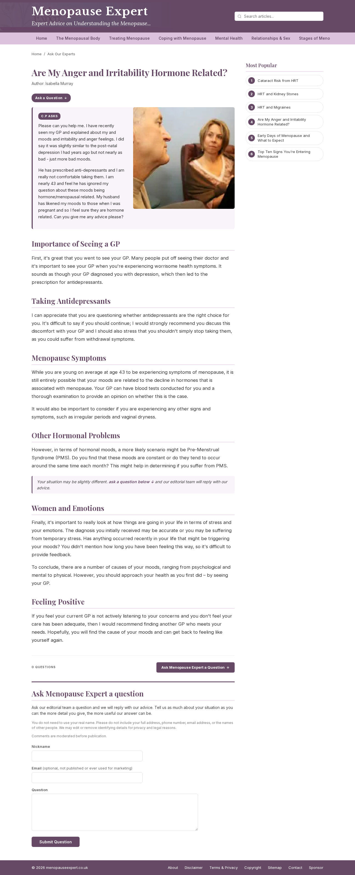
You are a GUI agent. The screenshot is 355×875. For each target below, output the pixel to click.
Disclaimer (194, 867)
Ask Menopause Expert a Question (193, 667)
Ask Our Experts (61, 54)
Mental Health (229, 38)
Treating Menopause (129, 38)
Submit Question (55, 841)
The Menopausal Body (78, 38)
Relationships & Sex (271, 38)
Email (82, 768)
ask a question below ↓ (131, 481)
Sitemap (275, 867)
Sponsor (316, 867)
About (173, 867)
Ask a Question (48, 98)
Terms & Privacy (223, 867)
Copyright (252, 867)
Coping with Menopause (182, 38)
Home (41, 38)
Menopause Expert (90, 11)
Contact (295, 867)
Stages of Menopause (320, 38)
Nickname (41, 746)
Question (40, 790)
